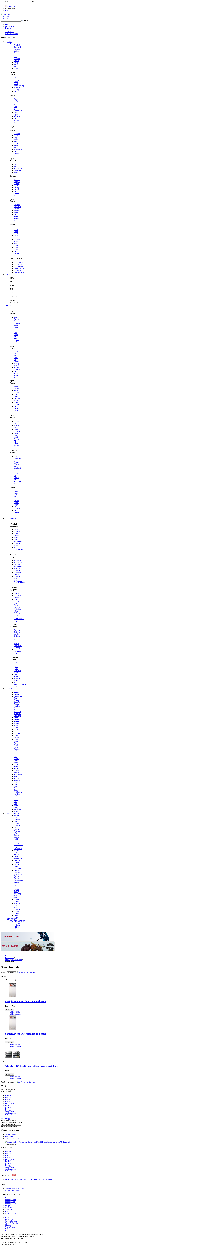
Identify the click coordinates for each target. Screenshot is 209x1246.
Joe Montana (17, 322)
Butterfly (17, 733)
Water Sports (16, 912)
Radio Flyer (16, 797)
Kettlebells (17, 116)
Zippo (16, 811)
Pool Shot (15, 785)
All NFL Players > (16, 339)
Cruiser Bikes (16, 237)
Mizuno (16, 778)
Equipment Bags (17, 544)
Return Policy (10, 1136)
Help (7, 11)
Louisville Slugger (17, 771)
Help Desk (9, 1229)
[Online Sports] (6, 14)
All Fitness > (16, 120)
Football (17, 49)
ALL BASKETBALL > (20, 582)
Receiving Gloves (17, 596)
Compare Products (11, 34)
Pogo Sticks (16, 138)
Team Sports (16, 900)
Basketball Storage (17, 573)
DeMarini (17, 751)
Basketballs (18, 560)
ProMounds (18, 792)
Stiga (15, 804)
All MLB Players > (16, 374)
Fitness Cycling (10, 1103)
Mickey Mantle (16, 365)
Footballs (17, 593)
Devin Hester (16, 326)
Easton (16, 753)
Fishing (16, 188)
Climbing (17, 184)
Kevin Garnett (16, 391)
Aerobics (19, 262)
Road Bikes (16, 233)
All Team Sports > (16, 217)
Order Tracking (10, 1213)
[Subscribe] (2, 1129)
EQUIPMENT (12, 518)
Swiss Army (16, 807)
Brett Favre (16, 334)
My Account (9, 26)
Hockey (8, 1109)
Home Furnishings (18, 857)
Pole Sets (16, 668)
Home (7, 956)
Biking (7, 1099)
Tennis (16, 166)
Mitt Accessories (18, 540)
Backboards (18, 562)
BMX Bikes (16, 83)
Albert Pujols (16, 357)
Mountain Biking (17, 89)
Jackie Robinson (17, 508)
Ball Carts (16, 675)
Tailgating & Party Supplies (17, 896)
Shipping (8, 1206)
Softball (16, 51)
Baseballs (17, 532)
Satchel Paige (16, 504)
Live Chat (11, 7)
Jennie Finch (16, 492)
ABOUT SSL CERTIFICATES (10, 1144)
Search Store (5, 16)
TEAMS (10, 274)
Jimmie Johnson (17, 463)
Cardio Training (17, 635)
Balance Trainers (16, 104)
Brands (17, 929)
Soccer (16, 211)
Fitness (16, 61)
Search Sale (5, 18)
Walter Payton (16, 318)
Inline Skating (16, 79)
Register (8, 28)
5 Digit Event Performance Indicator (25, 1033)
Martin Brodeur (17, 438)
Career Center (10, 1227)
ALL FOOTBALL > (19, 619)
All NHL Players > (16, 444)
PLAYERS (10, 306)
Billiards (17, 59)
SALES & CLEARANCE (15, 921)
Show (3, 980)
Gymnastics (9, 1107)
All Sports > (19, 272)
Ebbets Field (16, 756)
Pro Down (16, 789)
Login (7, 24)
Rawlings (17, 794)
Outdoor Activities (17, 877)
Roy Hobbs (16, 361)
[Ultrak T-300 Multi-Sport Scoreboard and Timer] (12, 1061)
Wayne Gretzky (16, 426)
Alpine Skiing (19, 268)
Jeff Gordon (16, 477)
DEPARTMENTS (12, 813)
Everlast (16, 759)
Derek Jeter (16, 353)
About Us (8, 1209)
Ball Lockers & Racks (16, 602)
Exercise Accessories (18, 639)
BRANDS (10, 688)
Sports (18, 923)
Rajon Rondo (16, 403)
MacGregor (18, 774)
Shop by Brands (10, 1200)
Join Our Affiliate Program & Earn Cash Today (14, 1189)
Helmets (17, 607)
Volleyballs (18, 663)
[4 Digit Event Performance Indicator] (12, 997)
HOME (9, 41)
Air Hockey (19, 266)
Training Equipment (17, 569)
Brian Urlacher (17, 330)
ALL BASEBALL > (19, 549)
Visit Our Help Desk (12, 1138)
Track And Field (10, 1113)
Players (17, 927)
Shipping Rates (10, 1134)
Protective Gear (17, 610)
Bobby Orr (16, 422)
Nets (16, 665)
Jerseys (16, 63)
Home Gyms (16, 114)
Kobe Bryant (16, 388)
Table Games (16, 142)
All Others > (16, 512)
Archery (17, 180)
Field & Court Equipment (17, 823)
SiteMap (8, 1225)
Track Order (9, 32)
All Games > (16, 153)
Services (17, 888)
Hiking (16, 189)
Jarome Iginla (16, 434)
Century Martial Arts (16, 741)
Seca (15, 802)
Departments (9, 958)
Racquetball (18, 168)
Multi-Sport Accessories (18, 866)
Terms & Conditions (12, 1223)
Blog (7, 1211)
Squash (16, 172)
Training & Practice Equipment (17, 906)
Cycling (16, 186)
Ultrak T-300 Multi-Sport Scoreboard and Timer (32, 1065)
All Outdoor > (17, 193)
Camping (17, 182)
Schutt (16, 800)
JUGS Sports (16, 765)
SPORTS (10, 43)
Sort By (3, 972)
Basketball (17, 47)
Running (17, 648)
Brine (16, 729)
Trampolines (18, 149)
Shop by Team (10, 1202)
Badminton (18, 170)
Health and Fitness (16, 852)
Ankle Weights (16, 100)
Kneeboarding (19, 86)
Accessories (18, 646)
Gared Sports (16, 762)
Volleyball (17, 68)
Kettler (16, 768)
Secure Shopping (11, 1221)
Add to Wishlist (15, 1012)
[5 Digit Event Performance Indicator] (12, 1029)
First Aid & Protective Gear (17, 830)
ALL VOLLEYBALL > (20, 684)
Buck (16, 731)
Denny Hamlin (16, 473)
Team (18, 925)
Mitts (16, 537)
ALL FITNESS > (17, 651)
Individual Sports (17, 861)
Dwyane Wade (17, 399)
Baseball (17, 45)
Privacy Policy (10, 1219)
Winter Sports (16, 916)
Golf (15, 164)
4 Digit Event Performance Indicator (25, 1001)
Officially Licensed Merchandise (18, 872)
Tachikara (17, 809)
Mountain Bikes (17, 229)
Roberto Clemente (17, 368)
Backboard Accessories (18, 565)
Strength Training (17, 631)
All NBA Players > (16, 409)
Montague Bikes (17, 781)
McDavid (17, 776)
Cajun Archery (17, 736)
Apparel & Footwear (17, 817)
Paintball (17, 91)
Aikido (19, 264)
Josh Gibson (16, 500)
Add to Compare (15, 1014)
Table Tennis (16, 65)
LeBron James (16, 395)
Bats (16, 530)
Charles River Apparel (16, 747)
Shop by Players (10, 1204)
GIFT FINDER (11, 919)
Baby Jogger (16, 726)
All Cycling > (17, 253)
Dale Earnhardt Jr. (17, 458)
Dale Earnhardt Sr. (17, 468)
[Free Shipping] (6, 1119)
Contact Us (9, 1231)
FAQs (7, 1217)
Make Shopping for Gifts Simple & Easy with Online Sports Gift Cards (29, 1179)
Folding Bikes (16, 244)
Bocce (16, 136)
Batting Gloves (16, 534)
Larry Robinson (17, 430)
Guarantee (8, 1208)
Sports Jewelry (16, 891)
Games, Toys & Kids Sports (16, 838)
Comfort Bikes (17, 240)
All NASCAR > (17, 482)
